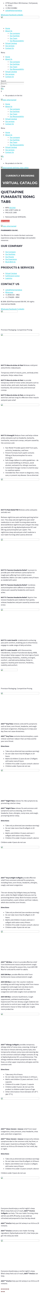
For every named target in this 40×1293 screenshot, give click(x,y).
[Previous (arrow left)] (2, 1291)
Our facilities (15, 36)
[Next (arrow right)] (4, 1291)
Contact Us (9, 48)
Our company (15, 33)
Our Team (13, 38)
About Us (8, 31)
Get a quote (5, 221)
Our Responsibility (17, 41)
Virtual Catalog (11, 43)
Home (7, 28)
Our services (9, 46)
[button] (20, 52)
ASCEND (12, 208)
